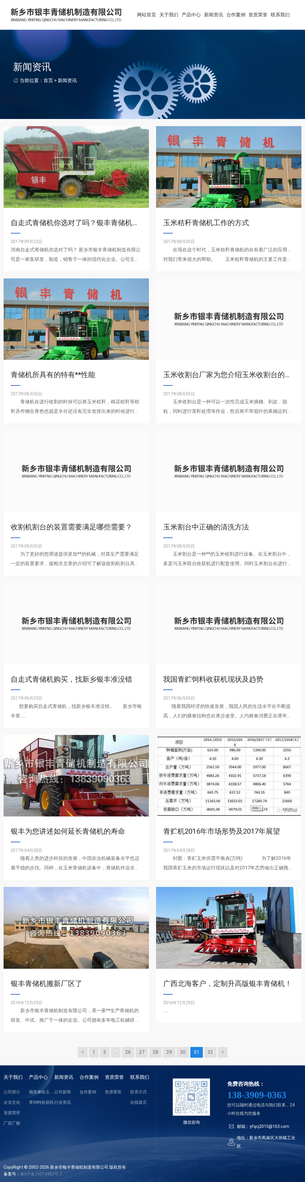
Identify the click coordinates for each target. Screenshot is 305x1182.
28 (155, 1052)
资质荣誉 (257, 15)
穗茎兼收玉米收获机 (41, 1091)
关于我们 (168, 15)
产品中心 (191, 15)
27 (141, 1052)
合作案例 (235, 15)
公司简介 (12, 1091)
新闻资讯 (213, 15)
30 (183, 1052)
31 (196, 1052)
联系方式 (138, 1091)
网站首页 (146, 15)
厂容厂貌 (12, 1123)
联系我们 (280, 15)
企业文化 (12, 1102)
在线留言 (138, 1102)
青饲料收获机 (41, 1102)
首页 (48, 80)
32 (210, 1052)
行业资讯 (62, 1102)
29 (169, 1052)
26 (128, 1052)
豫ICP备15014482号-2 (41, 1174)
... (115, 1052)
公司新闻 (62, 1091)
